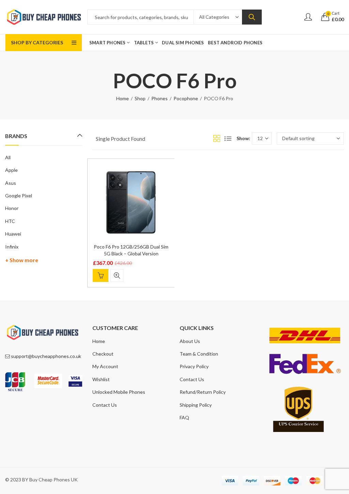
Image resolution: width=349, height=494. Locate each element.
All (8, 157)
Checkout (102, 354)
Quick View (116, 275)
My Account (105, 366)
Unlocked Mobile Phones (118, 392)
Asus (10, 183)
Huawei (13, 234)
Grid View (216, 138)
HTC (10, 221)
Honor (11, 208)
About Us (190, 341)
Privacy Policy (194, 366)
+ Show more (21, 260)
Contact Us (104, 405)
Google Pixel (18, 195)
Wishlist (101, 379)
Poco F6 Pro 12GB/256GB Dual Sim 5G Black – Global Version (131, 250)
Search (252, 17)
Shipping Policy (196, 405)
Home (122, 98)
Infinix (11, 247)
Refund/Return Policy (203, 392)
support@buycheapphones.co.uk (46, 356)
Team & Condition (199, 354)
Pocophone (185, 98)
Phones (159, 98)
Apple (11, 170)
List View (228, 138)
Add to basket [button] (100, 275)
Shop (140, 98)
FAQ (184, 417)
